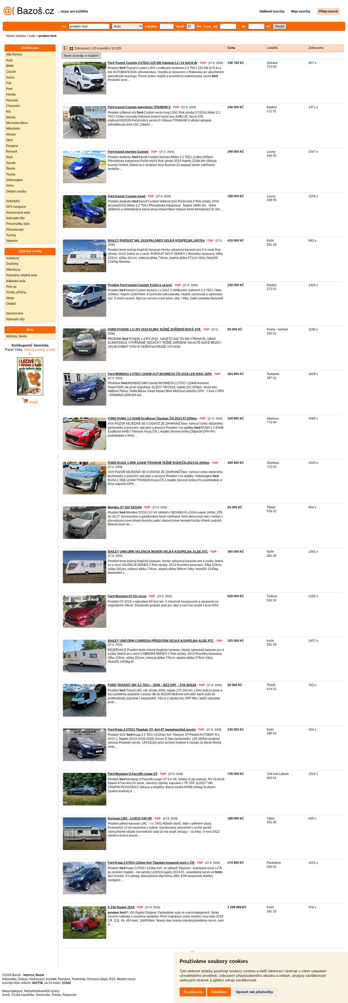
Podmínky (78, 979)
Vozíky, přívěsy (16, 292)
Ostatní (11, 303)
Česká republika (22, 995)
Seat (9, 157)
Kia (8, 111)
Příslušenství (15, 229)
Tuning (11, 235)
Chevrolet (13, 106)
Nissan (11, 134)
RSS (112, 979)
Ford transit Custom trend (126, 196)
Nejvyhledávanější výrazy (42, 991)
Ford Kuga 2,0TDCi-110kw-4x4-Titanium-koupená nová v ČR (151, 863)
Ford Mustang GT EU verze (127, 596)
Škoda (10, 168)
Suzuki (11, 163)
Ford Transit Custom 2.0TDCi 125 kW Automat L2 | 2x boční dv (152, 63)
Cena (231, 48)
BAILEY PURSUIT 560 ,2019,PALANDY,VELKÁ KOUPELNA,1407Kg (156, 240)
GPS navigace (16, 206)
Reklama (64, 979)
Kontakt (51, 979)
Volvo (10, 185)
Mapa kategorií (12, 991)
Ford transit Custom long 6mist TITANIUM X (139, 107)
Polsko (56, 995)
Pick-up (11, 286)
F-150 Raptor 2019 (121, 907)
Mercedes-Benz (17, 123)
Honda (11, 94)
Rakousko (70, 995)
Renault (11, 151)
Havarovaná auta (18, 212)
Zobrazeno (316, 48)
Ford (9, 89)
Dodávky (12, 264)
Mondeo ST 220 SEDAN (125, 507)
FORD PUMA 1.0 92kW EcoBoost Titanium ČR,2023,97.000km (152, 418)
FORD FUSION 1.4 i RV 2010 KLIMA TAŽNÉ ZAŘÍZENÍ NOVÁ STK (154, 329)
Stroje (10, 298)
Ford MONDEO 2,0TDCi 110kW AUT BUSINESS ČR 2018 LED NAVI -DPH (160, 374)
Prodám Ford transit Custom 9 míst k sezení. (140, 285)
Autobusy (12, 258)
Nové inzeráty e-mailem (81, 56)
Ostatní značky (16, 191)
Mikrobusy (13, 269)
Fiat (8, 83)
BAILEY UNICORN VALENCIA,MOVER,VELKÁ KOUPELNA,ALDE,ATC (158, 551)
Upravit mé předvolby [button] (254, 992)
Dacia (10, 77)
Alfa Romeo (14, 54)
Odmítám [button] (219, 992)
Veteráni (12, 241)
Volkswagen (14, 180)
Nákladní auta (15, 281)
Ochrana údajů (97, 979)
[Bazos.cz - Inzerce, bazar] (28, 14)
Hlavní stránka (16, 36)
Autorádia (13, 201)
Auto (32, 36)
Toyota (10, 174)
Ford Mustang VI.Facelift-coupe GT (132, 774)
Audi (9, 60)
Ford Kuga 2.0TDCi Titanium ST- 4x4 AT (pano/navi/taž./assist (152, 729)
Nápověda (9, 979)
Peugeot (12, 146)
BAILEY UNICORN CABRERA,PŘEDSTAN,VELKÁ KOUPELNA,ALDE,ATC (161, 641)
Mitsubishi (13, 128)
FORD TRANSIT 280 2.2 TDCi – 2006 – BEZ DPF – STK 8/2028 (152, 685)
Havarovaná (14, 313)
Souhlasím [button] (193, 992)
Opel (9, 140)
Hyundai (12, 100)
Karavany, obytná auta (21, 275)
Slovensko (43, 995)
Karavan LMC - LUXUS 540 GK (130, 818)
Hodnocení (36, 979)
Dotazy (23, 979)
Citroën (11, 72)
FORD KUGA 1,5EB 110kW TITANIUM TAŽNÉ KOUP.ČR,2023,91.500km (158, 463)
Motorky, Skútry (16, 336)
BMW (10, 66)
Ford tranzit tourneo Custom (128, 152)
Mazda (11, 117)
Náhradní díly (15, 218)
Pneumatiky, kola (18, 224)
